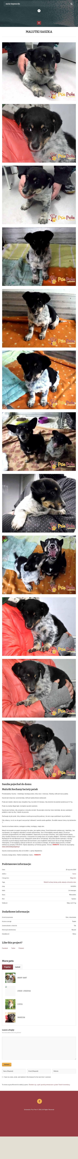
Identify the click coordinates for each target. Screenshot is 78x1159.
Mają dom (73, 878)
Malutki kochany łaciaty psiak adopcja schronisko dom (60, 882)
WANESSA (21, 1017)
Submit (6, 1064)
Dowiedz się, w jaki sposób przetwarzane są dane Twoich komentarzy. (49, 1084)
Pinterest (21, 948)
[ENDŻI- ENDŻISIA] (10, 991)
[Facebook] (39, 10)
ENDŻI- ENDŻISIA (24, 991)
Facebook (5, 948)
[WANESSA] (10, 1017)
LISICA (20, 1004)
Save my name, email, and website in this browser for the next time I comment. (27, 1077)
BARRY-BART (22, 978)
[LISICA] (10, 1004)
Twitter (13, 948)
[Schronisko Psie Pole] (39, 16)
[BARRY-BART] (10, 977)
